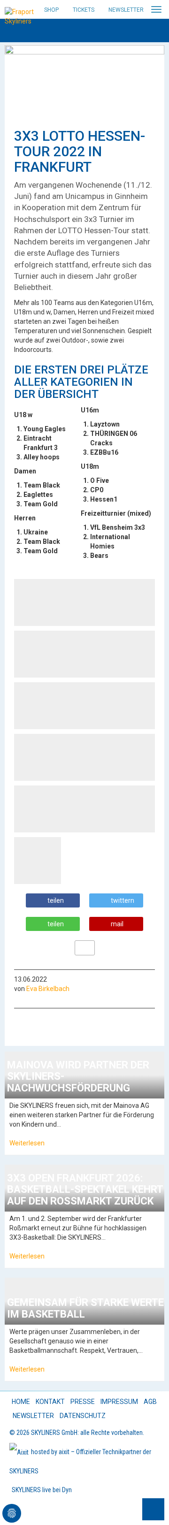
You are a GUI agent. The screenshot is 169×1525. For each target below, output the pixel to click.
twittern (122, 900)
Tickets (83, 10)
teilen (55, 900)
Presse (82, 1401)
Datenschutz (83, 1415)
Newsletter (126, 10)
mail (117, 924)
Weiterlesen (27, 1143)
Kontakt (50, 1401)
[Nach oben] (153, 1509)
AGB (150, 1401)
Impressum (119, 1401)
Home (21, 1401)
